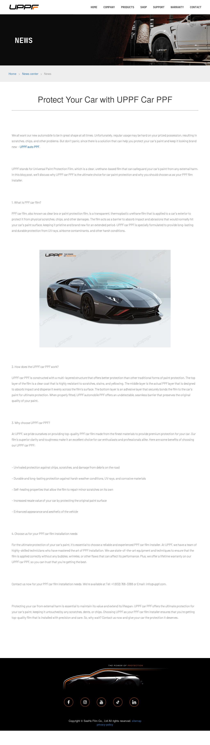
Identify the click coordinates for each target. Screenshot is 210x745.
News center (30, 74)
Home (12, 74)
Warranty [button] (177, 7)
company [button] (109, 7)
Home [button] (94, 7)
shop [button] (143, 7)
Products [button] (127, 7)
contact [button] (195, 7)
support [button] (158, 7)
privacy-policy (105, 724)
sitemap (136, 721)
